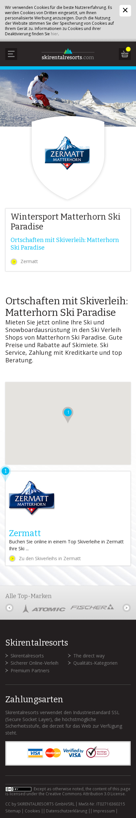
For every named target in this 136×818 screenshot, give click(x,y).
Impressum (104, 811)
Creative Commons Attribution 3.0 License (85, 794)
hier (54, 34)
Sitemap (13, 811)
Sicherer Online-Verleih (34, 663)
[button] (68, 415)
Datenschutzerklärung (66, 811)
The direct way (89, 655)
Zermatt (29, 261)
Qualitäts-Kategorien (95, 663)
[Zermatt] (67, 518)
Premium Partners (30, 670)
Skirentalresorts (27, 655)
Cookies (32, 811)
